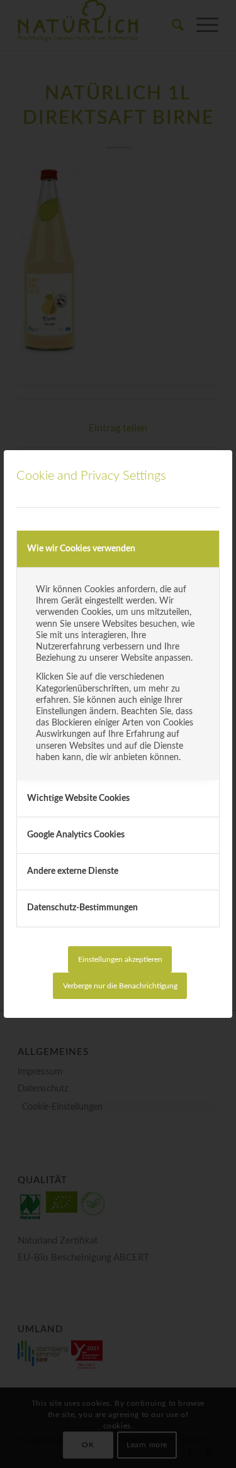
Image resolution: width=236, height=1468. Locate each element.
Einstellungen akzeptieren (120, 959)
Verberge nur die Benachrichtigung (120, 986)
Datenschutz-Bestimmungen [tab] (82, 907)
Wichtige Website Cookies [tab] (78, 798)
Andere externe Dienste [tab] (72, 871)
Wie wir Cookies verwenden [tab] (81, 548)
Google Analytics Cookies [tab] (76, 835)
